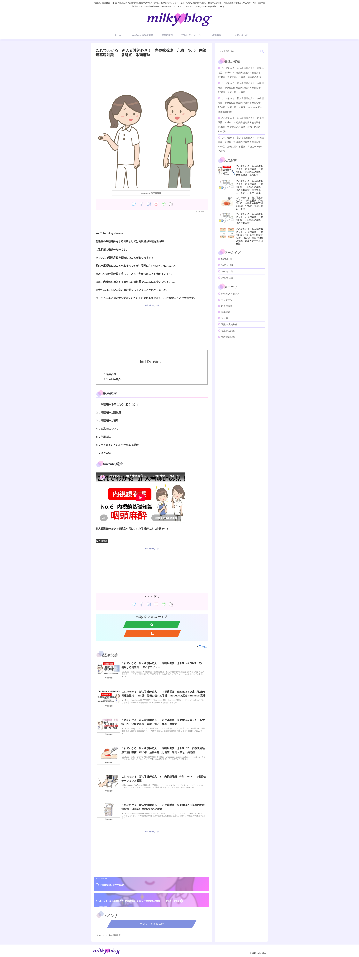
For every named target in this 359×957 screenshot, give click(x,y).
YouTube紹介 (113, 379)
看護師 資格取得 (229, 324)
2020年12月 (227, 265)
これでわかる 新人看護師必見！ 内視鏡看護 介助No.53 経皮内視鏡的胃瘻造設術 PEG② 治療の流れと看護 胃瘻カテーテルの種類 (241, 144)
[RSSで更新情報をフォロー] (152, 633)
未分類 (224, 318)
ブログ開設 (226, 300)
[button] (262, 51)
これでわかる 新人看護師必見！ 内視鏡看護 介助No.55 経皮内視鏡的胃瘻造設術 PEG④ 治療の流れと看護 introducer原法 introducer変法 (241, 105)
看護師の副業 (228, 330)
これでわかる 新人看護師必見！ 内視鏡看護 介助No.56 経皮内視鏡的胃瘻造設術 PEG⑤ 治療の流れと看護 (241, 87)
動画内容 (111, 374)
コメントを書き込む (152, 924)
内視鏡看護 (103, 541)
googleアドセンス (230, 293)
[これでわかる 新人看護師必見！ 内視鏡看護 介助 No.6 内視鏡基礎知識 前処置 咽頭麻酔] (148, 203)
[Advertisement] (152, 65)
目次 (148, 361)
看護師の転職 (228, 337)
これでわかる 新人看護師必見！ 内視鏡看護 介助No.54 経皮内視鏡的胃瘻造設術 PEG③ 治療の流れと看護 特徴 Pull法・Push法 (241, 125)
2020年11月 (227, 271)
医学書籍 (225, 312)
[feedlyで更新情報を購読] (151, 624)
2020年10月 (227, 278)
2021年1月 (226, 259)
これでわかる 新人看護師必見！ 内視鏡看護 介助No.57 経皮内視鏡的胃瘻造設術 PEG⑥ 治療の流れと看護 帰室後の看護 (241, 72)
